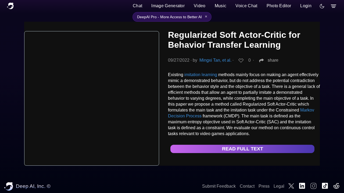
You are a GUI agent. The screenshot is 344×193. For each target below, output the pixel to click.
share (273, 60)
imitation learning (200, 74)
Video (200, 5)
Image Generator (168, 5)
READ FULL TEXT (242, 148)
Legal (279, 186)
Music (221, 5)
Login (305, 5)
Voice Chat (246, 5)
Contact (247, 186)
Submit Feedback (219, 186)
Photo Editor (279, 5)
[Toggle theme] (322, 6)
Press (264, 186)
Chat (137, 5)
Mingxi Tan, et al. (215, 60)
